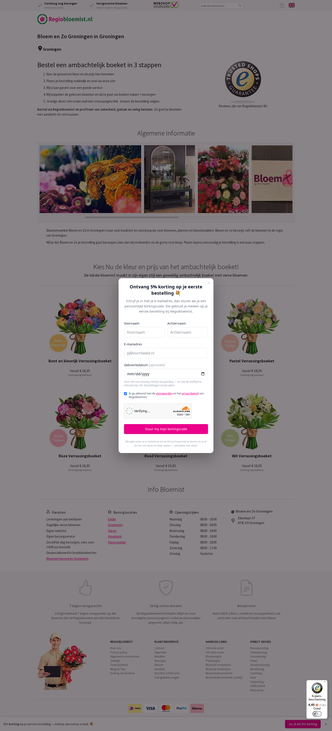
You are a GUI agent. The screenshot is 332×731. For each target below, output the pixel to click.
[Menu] (324, 683)
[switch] (317, 714)
